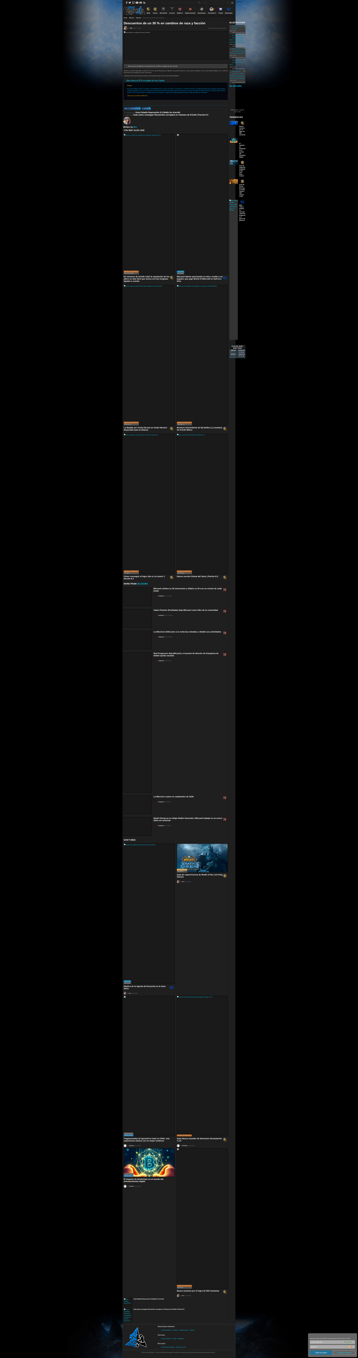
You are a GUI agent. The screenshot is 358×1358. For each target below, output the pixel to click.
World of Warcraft (131, 271)
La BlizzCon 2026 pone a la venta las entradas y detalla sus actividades (187, 632)
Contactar (175, 1330)
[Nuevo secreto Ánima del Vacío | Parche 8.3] (202, 504)
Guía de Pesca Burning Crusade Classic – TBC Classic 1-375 (242, 190)
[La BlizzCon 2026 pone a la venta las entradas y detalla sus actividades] (138, 640)
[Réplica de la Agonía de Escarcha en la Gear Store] (149, 914)
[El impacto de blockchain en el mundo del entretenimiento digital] (149, 1162)
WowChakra (128, 1133)
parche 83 (146, 108)
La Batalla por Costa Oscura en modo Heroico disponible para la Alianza (145, 429)
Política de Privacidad (168, 1347)
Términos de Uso (181, 1347)
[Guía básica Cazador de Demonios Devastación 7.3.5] (202, 1066)
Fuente (129, 85)
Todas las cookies (321, 1353)
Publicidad (181, 1338)
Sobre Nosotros (166, 1330)
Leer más (348, 1338)
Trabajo (192, 1330)
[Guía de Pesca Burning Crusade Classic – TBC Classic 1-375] (233, 181)
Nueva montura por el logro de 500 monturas (198, 1291)
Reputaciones (129, 273)
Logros (127, 573)
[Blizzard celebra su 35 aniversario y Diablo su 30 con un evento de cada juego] (138, 596)
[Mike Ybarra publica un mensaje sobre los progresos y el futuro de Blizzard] (233, 270)
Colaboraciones (184, 1330)
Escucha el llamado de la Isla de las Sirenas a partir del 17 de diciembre (237, 51)
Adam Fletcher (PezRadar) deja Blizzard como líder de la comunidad (186, 610)
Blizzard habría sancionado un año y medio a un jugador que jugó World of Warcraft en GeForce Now (200, 279)
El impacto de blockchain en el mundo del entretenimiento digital (143, 1180)
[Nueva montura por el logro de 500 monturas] (202, 1218)
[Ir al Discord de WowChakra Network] (141, 2)
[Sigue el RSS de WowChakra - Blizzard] (145, 2)
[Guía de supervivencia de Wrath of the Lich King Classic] (202, 858)
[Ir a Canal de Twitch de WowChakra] (134, 2)
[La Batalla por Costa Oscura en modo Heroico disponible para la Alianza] (149, 355)
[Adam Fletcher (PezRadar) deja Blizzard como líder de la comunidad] (138, 618)
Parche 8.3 (127, 424)
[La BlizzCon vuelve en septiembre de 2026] (138, 805)
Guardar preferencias (344, 1353)
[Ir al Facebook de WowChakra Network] (127, 2)
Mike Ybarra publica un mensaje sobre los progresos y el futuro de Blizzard (242, 212)
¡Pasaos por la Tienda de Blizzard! (137, 95)
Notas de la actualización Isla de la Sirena (237, 62)
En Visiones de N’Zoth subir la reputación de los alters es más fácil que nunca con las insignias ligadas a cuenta (146, 279)
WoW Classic (182, 869)
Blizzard (180, 271)
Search (228, 3)
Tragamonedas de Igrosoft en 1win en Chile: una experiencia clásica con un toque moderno (146, 1139)
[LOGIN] (232, 2)
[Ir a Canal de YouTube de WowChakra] (138, 2)
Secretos (181, 573)
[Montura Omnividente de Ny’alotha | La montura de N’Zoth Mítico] (202, 355)
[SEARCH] (199, 2)
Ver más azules (235, 85)
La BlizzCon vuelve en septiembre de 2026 (174, 797)
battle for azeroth (132, 108)
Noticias (180, 273)
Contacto (231, 1355)
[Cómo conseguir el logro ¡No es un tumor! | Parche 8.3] (149, 504)
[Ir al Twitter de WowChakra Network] (130, 2)
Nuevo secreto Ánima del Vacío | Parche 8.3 (197, 576)
